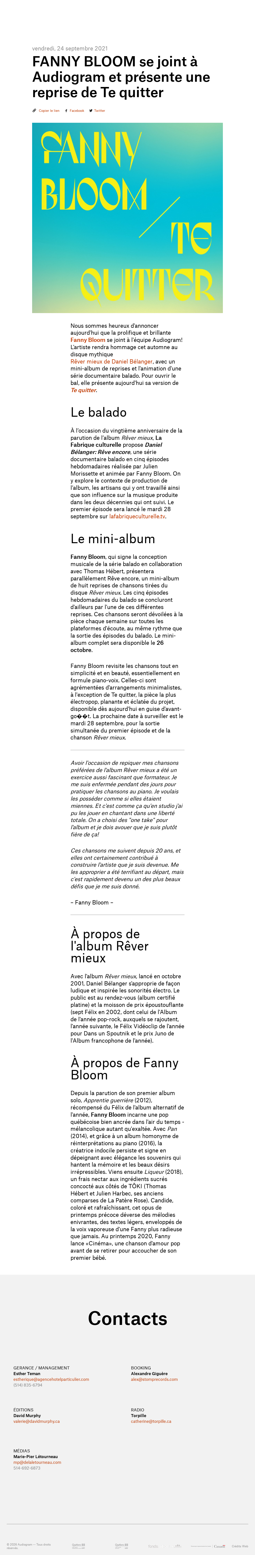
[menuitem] (142, 18)
